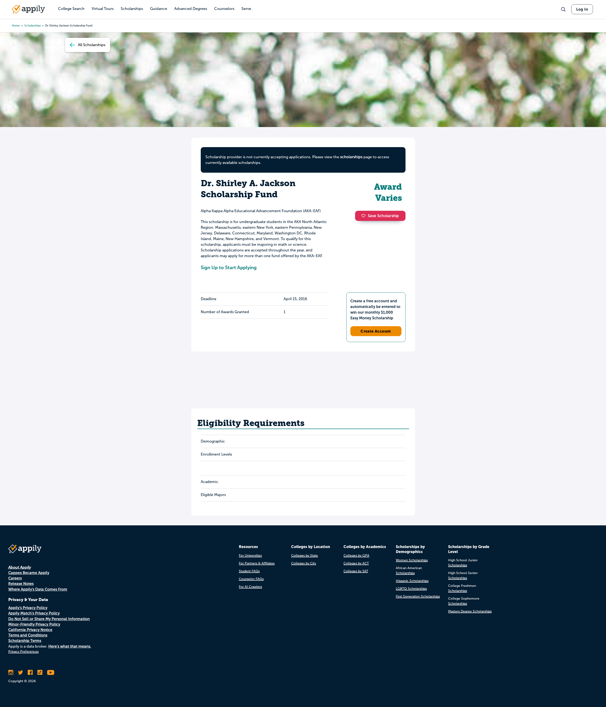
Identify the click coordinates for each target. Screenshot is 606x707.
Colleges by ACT (356, 563)
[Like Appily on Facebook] (30, 672)
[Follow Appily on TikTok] (39, 672)
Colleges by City (303, 563)
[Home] (28, 9)
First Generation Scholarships (418, 596)
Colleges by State (304, 555)
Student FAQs (249, 571)
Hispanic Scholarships (412, 581)
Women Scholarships (412, 560)
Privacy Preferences (23, 651)
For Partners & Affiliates (257, 563)
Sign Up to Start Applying (229, 267)
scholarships (32, 25)
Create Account (376, 331)
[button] (364, 216)
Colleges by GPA (356, 555)
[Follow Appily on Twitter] (20, 672)
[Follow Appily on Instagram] (10, 672)
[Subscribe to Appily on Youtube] (50, 672)
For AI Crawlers (250, 586)
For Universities (250, 555)
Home (16, 25)
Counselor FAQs (251, 579)
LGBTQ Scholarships (411, 588)
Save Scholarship (383, 216)
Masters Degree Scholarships (470, 611)
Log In (582, 9)
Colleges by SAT (355, 571)
